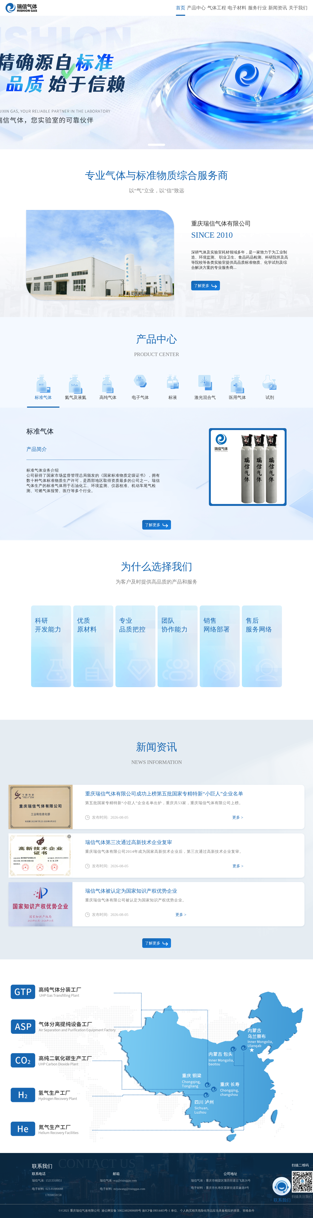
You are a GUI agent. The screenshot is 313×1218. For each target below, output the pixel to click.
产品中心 (196, 7)
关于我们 (298, 7)
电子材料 (237, 7)
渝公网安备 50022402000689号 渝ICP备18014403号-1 (136, 1210)
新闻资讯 (277, 7)
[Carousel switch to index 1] (156, 145)
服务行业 (257, 7)
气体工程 (216, 7)
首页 (180, 7)
